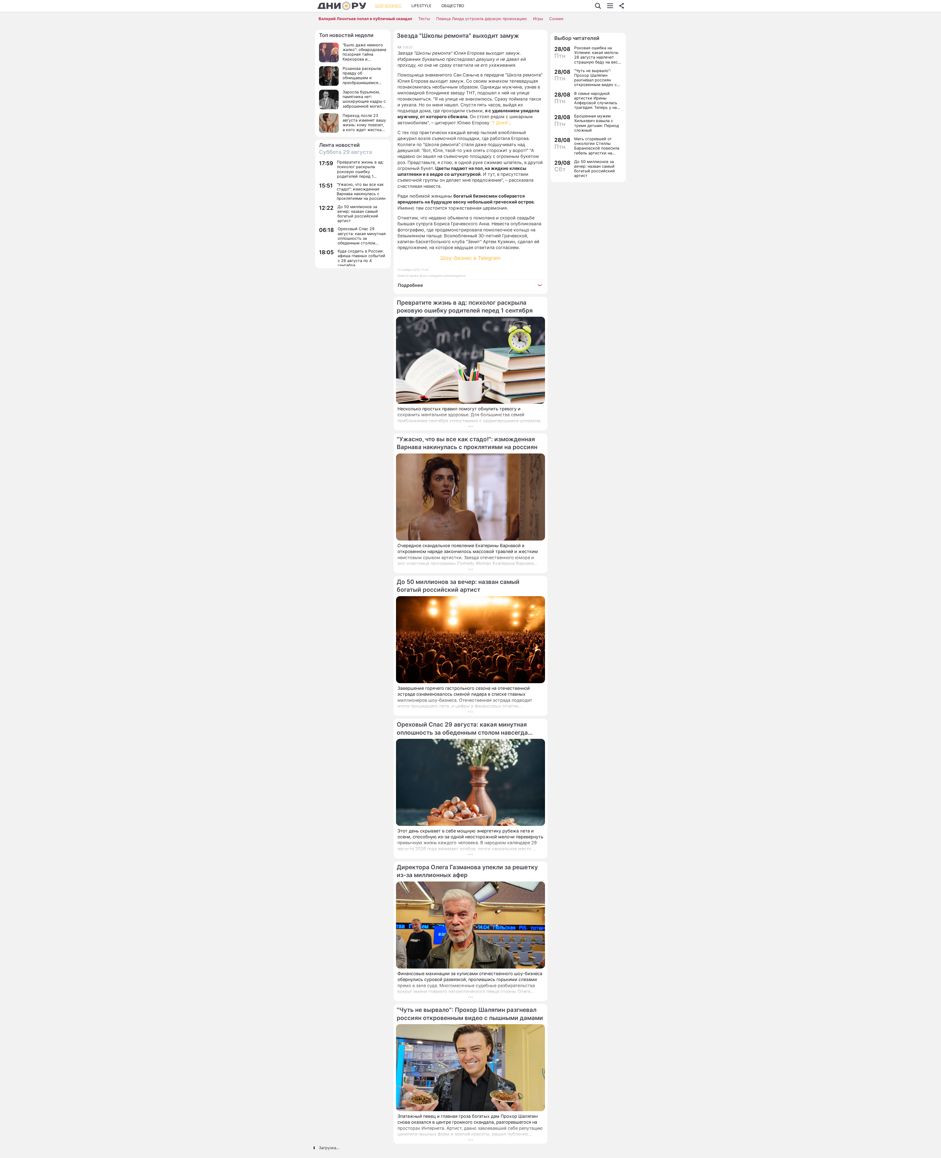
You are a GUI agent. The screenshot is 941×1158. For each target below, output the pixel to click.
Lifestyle (421, 5)
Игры (538, 18)
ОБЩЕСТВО (452, 5)
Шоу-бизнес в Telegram (470, 258)
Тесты (424, 18)
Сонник (556, 18)
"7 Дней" (500, 122)
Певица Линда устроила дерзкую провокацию (481, 18)
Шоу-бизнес (388, 5)
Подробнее (410, 285)
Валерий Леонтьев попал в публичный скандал (365, 18)
